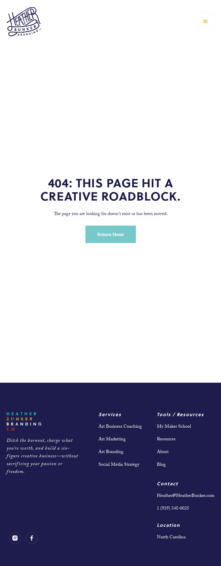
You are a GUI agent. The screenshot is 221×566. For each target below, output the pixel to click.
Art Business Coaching (120, 427)
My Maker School (174, 427)
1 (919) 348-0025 (173, 509)
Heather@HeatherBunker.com (185, 496)
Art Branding (110, 452)
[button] (205, 22)
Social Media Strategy (118, 465)
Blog (161, 465)
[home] (24, 21)
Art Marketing (112, 440)
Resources (166, 440)
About (163, 452)
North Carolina (171, 538)
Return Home (110, 234)
